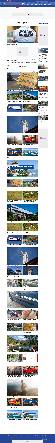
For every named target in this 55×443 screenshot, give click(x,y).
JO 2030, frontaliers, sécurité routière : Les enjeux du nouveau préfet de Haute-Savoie (43, 122)
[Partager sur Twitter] (20, 66)
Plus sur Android (37, 436)
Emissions (22, 436)
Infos (14, 435)
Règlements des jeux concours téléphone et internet (44, 440)
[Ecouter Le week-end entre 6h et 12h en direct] (43, 23)
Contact (8, 435)
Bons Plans (22, 435)
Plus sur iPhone (37, 435)
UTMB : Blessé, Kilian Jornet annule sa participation (42, 71)
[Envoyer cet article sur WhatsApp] (24, 66)
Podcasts (29, 435)
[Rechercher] (47, 1)
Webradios (29, 436)
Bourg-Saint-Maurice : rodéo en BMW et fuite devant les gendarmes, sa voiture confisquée (43, 55)
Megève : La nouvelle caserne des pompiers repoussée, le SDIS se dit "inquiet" (43, 94)
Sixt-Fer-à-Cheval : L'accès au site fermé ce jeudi (42, 108)
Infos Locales (15, 436)
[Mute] (11, 3)
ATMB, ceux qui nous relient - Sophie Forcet (42, 82)
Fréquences (8, 437)
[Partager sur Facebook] (19, 66)
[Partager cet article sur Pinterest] (22, 66)
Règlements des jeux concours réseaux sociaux (44, 436)
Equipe (8, 436)
